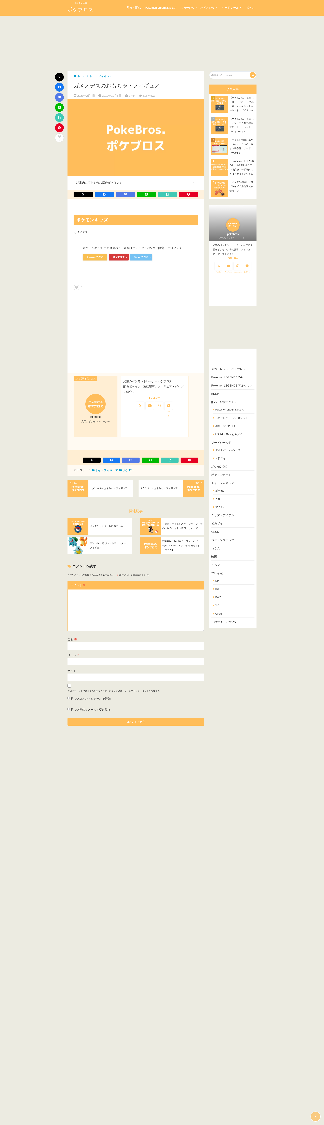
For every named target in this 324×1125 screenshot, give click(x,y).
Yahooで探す (141, 257)
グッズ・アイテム (222, 515)
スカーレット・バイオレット (199, 7)
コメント (78, 585)
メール (74, 655)
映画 (214, 556)
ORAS (219, 613)
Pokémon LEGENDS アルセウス (231, 385)
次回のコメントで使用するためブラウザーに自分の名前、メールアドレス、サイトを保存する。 (115, 691)
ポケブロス (81, 9)
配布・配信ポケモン (224, 402)
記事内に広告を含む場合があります (99, 182)
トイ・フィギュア (100, 76)
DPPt (218, 580)
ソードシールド (232, 7)
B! (59, 97)
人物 (217, 498)
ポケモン (128, 470)
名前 (72, 639)
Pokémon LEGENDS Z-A (160, 7)
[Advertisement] (162, 41)
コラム (215, 548)
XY (217, 605)
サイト (72, 671)
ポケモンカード (221, 474)
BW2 (218, 597)
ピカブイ (217, 523)
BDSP (215, 393)
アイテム (220, 507)
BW (217, 588)
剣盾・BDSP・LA (225, 426)
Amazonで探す (95, 257)
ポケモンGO (219, 466)
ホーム (81, 76)
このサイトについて (224, 622)
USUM (215, 531)
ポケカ (250, 7)
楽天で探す (119, 257)
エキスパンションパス (228, 450)
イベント (217, 565)
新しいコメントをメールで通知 (91, 698)
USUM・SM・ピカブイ (228, 434)
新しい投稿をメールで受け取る (91, 709)
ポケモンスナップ (222, 540)
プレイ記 (217, 573)
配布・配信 (134, 7)
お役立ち (220, 458)
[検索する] (253, 75)
